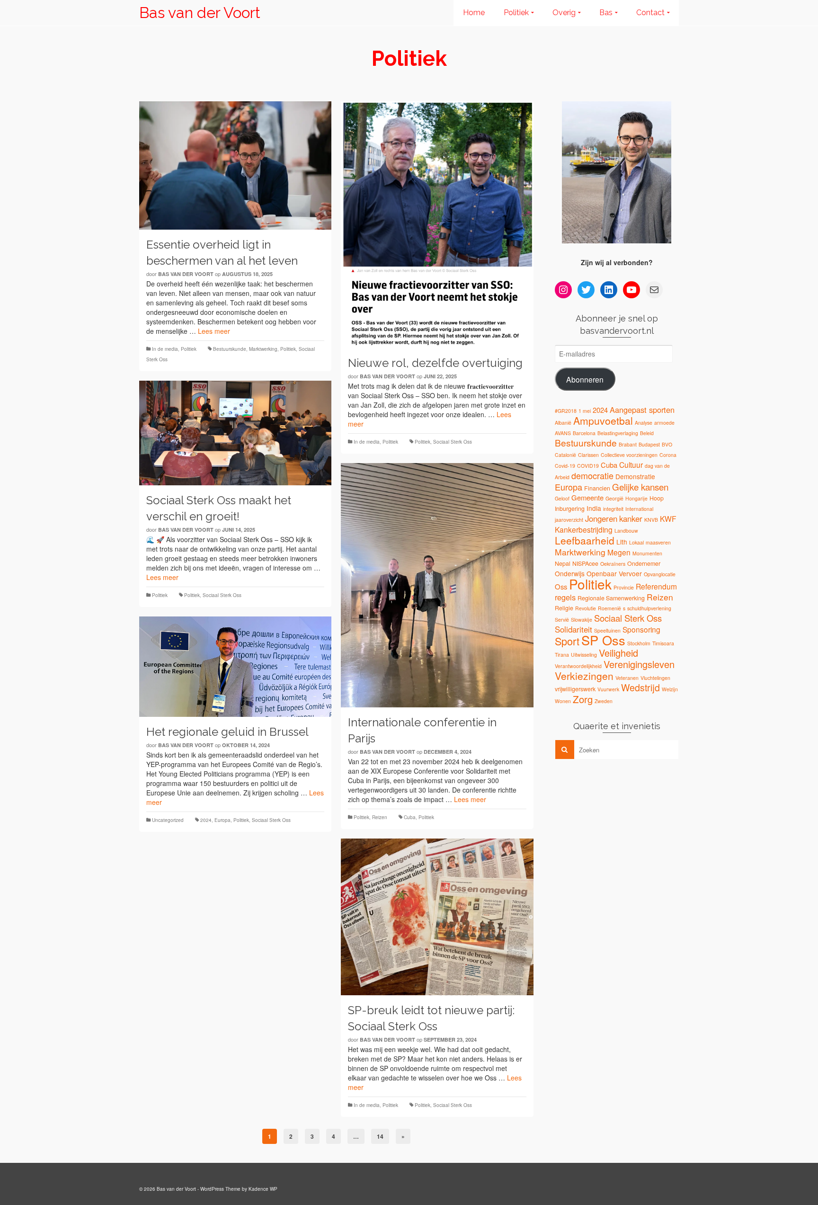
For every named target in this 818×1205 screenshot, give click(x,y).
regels (565, 597)
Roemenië (609, 608)
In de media (165, 349)
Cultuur (631, 464)
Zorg (583, 699)
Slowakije (581, 619)
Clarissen (588, 454)
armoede (664, 422)
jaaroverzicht (569, 519)
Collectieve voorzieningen (629, 454)
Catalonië (565, 454)
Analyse (643, 422)
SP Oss (603, 640)
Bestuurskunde (229, 349)
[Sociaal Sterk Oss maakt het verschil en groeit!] (235, 433)
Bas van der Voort (199, 12)
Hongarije (636, 498)
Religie (564, 608)
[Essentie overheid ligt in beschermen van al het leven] (235, 165)
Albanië (563, 422)
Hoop (656, 498)
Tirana (562, 654)
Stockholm (638, 643)
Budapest (649, 444)
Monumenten (647, 553)
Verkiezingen (584, 676)
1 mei (584, 410)
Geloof (562, 498)
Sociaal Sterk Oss (452, 441)
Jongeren (601, 518)
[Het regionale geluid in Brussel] (235, 666)
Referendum (656, 586)
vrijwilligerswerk (575, 689)
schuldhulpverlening (649, 608)
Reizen (379, 817)
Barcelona (584, 433)
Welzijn (670, 689)
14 (380, 1136)
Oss (561, 586)
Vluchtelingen (655, 677)
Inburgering (570, 508)
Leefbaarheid (584, 540)
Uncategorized (168, 820)
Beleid (647, 433)
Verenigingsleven (639, 664)
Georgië (614, 498)
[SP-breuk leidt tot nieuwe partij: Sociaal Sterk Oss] (437, 917)
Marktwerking (263, 349)
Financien (597, 488)
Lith (621, 541)
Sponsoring (641, 629)
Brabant (628, 444)
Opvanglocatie (660, 574)
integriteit (613, 508)
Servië (562, 619)
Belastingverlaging (617, 433)
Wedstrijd (640, 687)
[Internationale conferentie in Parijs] (437, 585)
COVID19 (588, 465)
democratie (592, 475)
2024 (206, 820)
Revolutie (585, 608)
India (594, 508)
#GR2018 (566, 410)
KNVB (651, 519)
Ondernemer (643, 563)
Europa (222, 820)
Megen (619, 552)
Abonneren (585, 379)
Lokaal (636, 542)
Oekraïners (612, 563)
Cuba (410, 817)
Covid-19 (565, 465)
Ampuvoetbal (603, 420)
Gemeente (587, 497)
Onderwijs (570, 573)
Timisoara (663, 643)
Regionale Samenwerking (611, 598)
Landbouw (626, 530)
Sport (567, 641)
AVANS (563, 433)
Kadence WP (263, 1189)
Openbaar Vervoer (614, 573)
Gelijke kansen (640, 486)
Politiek (188, 349)
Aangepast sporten (642, 409)
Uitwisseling (584, 654)
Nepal (562, 563)
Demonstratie (635, 476)
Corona (667, 454)
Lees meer (214, 331)
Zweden (604, 701)
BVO (667, 444)
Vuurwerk (608, 689)
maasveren (658, 542)
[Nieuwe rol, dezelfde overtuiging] (437, 224)
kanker (630, 518)
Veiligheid (618, 653)
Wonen (563, 701)
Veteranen (627, 677)
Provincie (624, 587)
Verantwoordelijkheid (578, 665)
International (639, 508)
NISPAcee (585, 563)
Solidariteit (573, 629)
